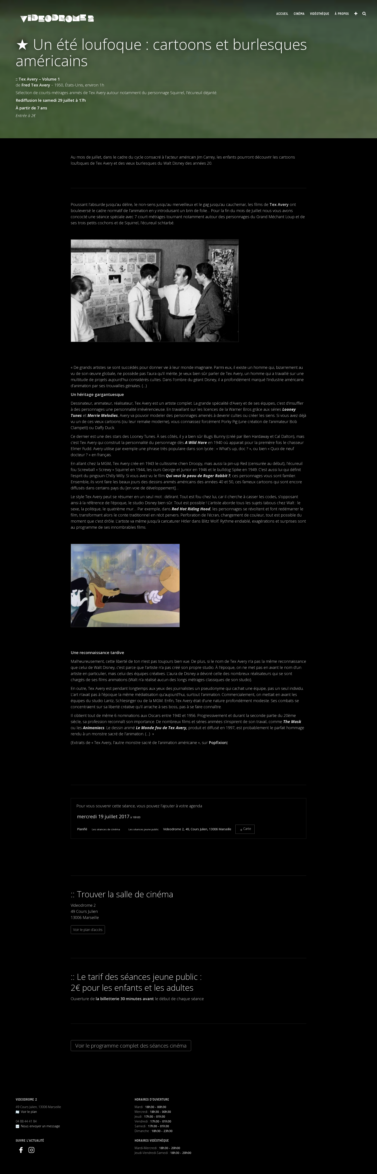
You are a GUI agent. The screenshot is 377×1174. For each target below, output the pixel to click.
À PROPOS (342, 14)
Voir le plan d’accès (88, 929)
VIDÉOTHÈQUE (319, 14)
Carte (247, 829)
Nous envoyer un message (39, 1126)
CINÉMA (299, 14)
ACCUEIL (282, 14)
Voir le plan (28, 1112)
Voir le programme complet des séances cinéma (131, 1045)
